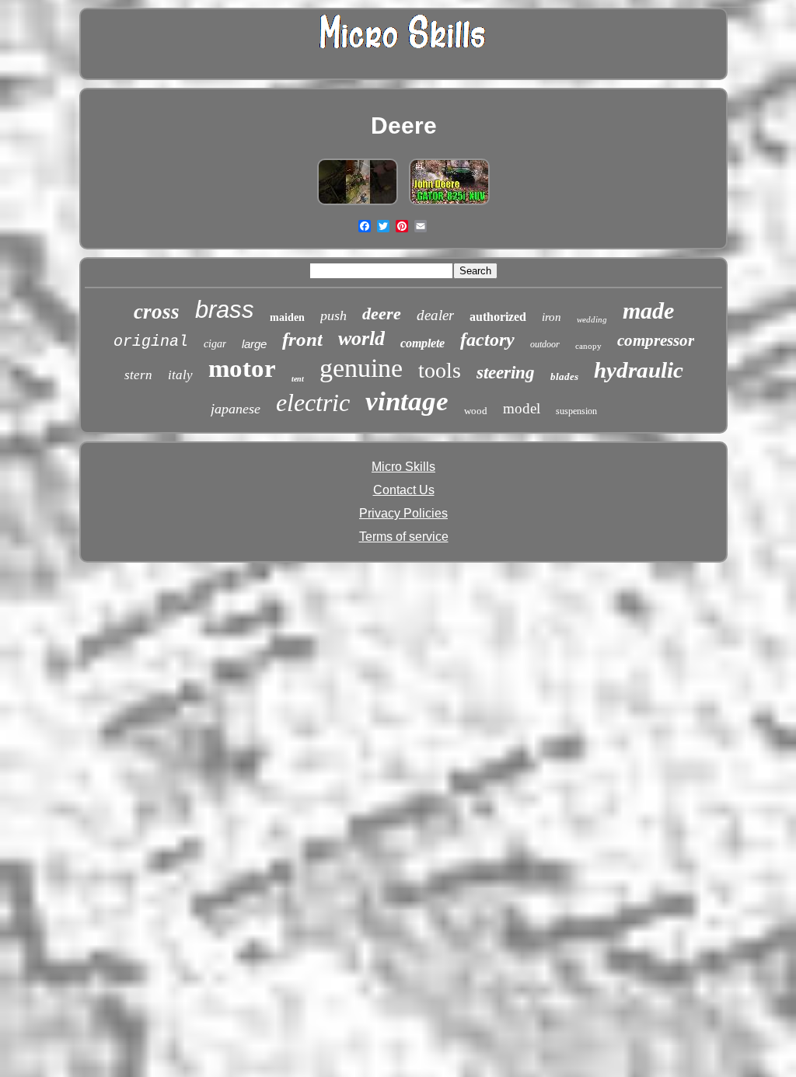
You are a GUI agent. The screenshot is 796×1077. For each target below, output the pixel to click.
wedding (592, 319)
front (302, 339)
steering (506, 372)
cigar (215, 344)
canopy (588, 345)
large (254, 343)
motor (242, 368)
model (521, 408)
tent (298, 379)
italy (180, 375)
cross (157, 311)
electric (313, 403)
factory (487, 339)
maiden (287, 317)
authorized (498, 316)
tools (439, 370)
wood (475, 411)
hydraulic (638, 369)
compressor (655, 340)
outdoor (545, 344)
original (150, 341)
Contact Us (404, 490)
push (333, 315)
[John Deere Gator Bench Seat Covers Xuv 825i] (449, 204)
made (648, 310)
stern (138, 375)
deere (381, 313)
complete (422, 343)
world (361, 338)
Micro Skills (403, 466)
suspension (576, 411)
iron (551, 317)
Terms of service (404, 536)
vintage (407, 401)
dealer (435, 315)
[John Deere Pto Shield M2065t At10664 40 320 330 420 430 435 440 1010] (357, 204)
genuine (361, 368)
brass (224, 309)
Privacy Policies (403, 513)
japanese (235, 409)
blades (564, 376)
